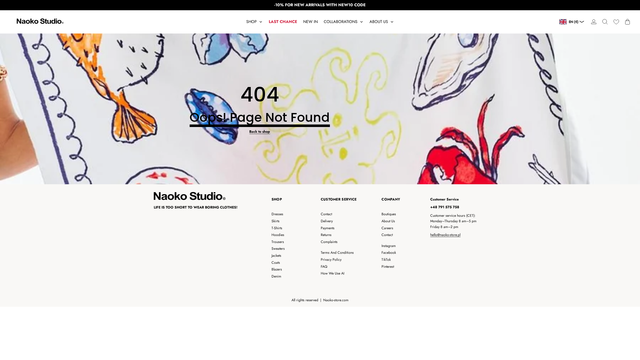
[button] (604, 22)
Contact (326, 214)
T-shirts (277, 228)
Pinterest (388, 266)
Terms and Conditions (337, 252)
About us (388, 221)
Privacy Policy (331, 259)
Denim (276, 276)
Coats (276, 262)
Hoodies (278, 234)
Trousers (278, 241)
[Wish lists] (616, 22)
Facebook (389, 252)
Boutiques (389, 214)
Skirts (276, 221)
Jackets (276, 255)
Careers (387, 228)
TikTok (386, 259)
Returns (326, 234)
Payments (327, 228)
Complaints (329, 241)
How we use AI (332, 273)
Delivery (327, 221)
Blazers (277, 269)
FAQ (324, 266)
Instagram (389, 245)
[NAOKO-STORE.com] (39, 22)
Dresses (277, 214)
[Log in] (593, 22)
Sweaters (278, 248)
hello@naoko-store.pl (445, 234)
